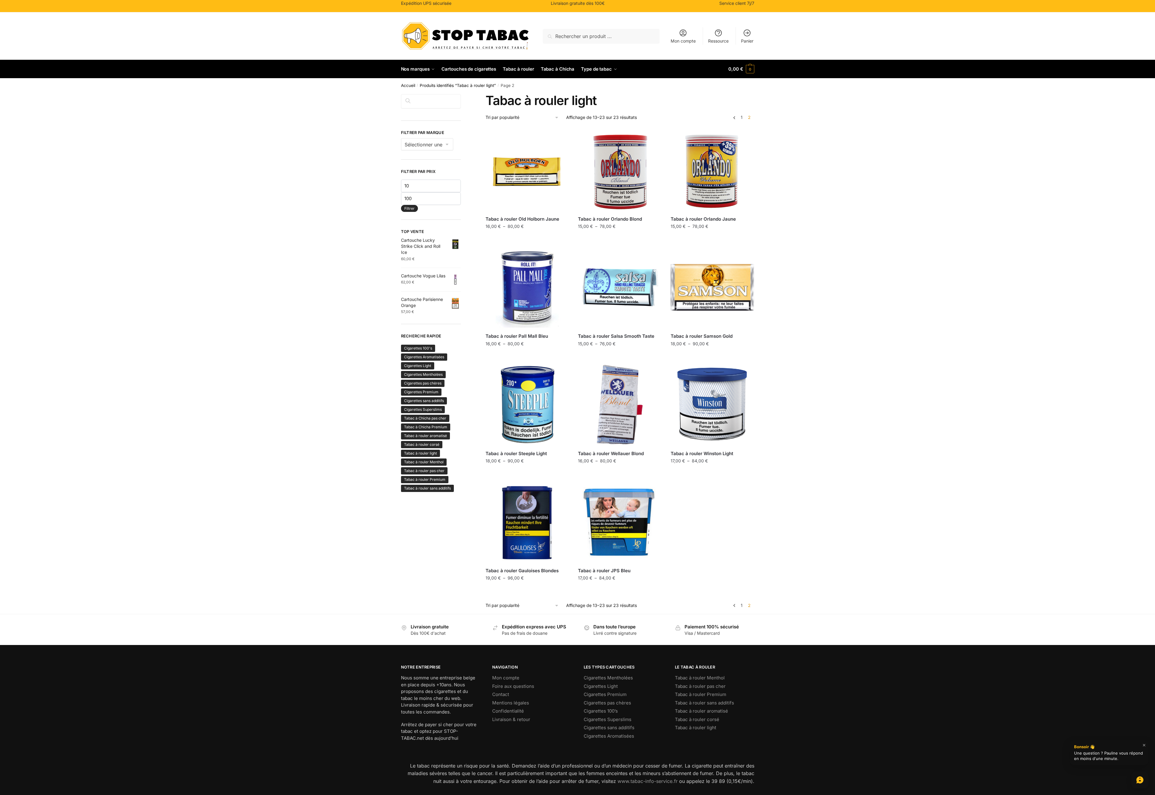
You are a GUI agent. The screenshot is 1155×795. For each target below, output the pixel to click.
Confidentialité (508, 711)
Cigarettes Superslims (423, 409)
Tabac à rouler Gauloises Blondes (522, 570)
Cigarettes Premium (421, 392)
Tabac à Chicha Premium (425, 427)
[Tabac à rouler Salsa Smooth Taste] (619, 287)
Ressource (718, 40)
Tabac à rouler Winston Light (702, 453)
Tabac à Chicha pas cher (425, 418)
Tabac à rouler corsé (421, 444)
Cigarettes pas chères (422, 383)
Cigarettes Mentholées (423, 374)
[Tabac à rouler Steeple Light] (527, 404)
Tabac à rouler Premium (424, 479)
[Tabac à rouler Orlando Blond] (619, 170)
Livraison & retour (511, 719)
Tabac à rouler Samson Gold (702, 336)
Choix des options (527, 239)
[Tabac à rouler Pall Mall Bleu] (527, 287)
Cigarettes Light (417, 365)
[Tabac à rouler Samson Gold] (712, 287)
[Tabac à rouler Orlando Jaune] (712, 170)
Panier (747, 40)
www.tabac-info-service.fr (648, 781)
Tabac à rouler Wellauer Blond (611, 453)
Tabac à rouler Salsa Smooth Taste (616, 336)
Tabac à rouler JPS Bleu (604, 570)
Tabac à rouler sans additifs (427, 488)
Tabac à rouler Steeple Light (516, 453)
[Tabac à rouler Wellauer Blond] (619, 404)
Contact (500, 694)
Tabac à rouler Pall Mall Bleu (517, 336)
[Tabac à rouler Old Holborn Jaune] (527, 170)
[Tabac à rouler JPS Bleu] (619, 522)
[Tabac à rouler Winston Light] (712, 404)
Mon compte (683, 40)
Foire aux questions (513, 686)
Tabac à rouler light (420, 453)
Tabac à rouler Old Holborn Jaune (522, 219)
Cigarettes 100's (418, 348)
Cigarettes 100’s (601, 711)
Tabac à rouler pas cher (424, 470)
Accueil (408, 85)
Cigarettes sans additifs (424, 400)
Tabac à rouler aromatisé (425, 435)
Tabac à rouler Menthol (424, 462)
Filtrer (409, 208)
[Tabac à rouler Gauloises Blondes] (527, 522)
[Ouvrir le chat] (1139, 779)
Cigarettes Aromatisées (424, 357)
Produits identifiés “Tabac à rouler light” (458, 85)
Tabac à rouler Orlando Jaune (703, 219)
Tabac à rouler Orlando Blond (610, 219)
